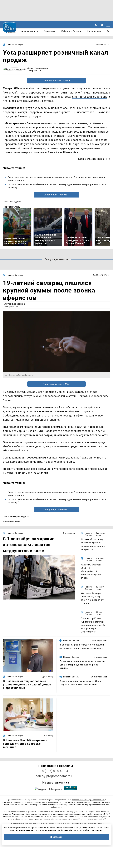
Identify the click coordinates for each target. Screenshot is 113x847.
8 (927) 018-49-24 (55, 771)
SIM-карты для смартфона (89, 96)
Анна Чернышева (37, 68)
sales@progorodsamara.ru (55, 776)
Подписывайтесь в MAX (56, 80)
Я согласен (56, 837)
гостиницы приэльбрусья (16, 516)
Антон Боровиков (14, 303)
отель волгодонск (12, 202)
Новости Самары (15, 45)
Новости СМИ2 (11, 206)
